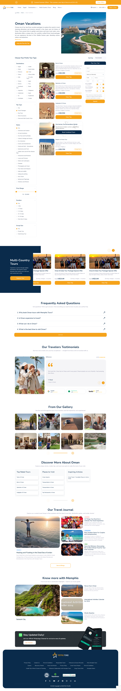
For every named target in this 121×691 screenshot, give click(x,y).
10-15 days (21, 214)
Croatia (30, 98)
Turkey (19, 74)
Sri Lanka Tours (30, 77)
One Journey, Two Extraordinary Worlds (66, 124)
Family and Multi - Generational (25, 146)
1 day (19, 206)
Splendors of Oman (61, 83)
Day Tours (20, 113)
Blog (54, 7)
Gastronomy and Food (23, 149)
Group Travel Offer (78, 668)
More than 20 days (22, 219)
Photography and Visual (23, 166)
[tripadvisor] (75, 681)
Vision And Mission (52, 665)
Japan (29, 81)
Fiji (18, 95)
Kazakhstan (31, 95)
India (19, 77)
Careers (29, 665)
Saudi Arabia (31, 69)
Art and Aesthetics (22, 133)
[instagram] (66, 681)
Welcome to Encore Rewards (76, 663)
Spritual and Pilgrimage (23, 179)
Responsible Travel (60, 663)
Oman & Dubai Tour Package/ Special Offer (34, 271)
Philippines (31, 90)
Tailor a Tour (113, 7)
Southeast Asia (19, 87)
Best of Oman (59, 63)
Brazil (29, 86)
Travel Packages (22, 110)
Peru (29, 84)
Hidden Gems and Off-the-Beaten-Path (25, 152)
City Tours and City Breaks (24, 136)
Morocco (20, 72)
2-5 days (20, 208)
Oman (29, 72)
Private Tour (21, 231)
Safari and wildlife (22, 171)
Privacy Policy (27, 663)
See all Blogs (61, 565)
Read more (18, 39)
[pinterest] (62, 681)
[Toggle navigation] (15, 7)
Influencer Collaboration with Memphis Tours (60, 668)
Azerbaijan (20, 98)
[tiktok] (58, 681)
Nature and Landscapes (23, 161)
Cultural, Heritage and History (25, 138)
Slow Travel (21, 176)
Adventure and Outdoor (23, 130)
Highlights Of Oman (61, 103)
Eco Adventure (21, 141)
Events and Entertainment (24, 143)
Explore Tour (20, 278)
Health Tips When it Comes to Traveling (36, 668)
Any (19, 108)
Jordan (29, 66)
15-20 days (21, 216)
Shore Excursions (22, 116)
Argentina (20, 90)
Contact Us (37, 663)
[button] (94, 7)
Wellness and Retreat (23, 182)
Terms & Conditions (48, 663)
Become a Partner (39, 665)
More (59, 7)
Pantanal (20, 163)
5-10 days (20, 211)
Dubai (19, 69)
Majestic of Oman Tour (61, 139)
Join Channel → (29, 643)
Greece (19, 84)
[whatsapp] (70, 681)
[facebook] (45, 681)
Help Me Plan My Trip (23, 43)
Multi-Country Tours (45, 7)
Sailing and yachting (22, 174)
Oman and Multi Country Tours (25, 118)
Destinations (32, 7)
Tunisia (19, 81)
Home (19, 7)
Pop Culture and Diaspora (24, 169)
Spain (29, 93)
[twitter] (50, 681)
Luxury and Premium (23, 158)
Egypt (24, 7)
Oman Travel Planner (75, 665)
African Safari (31, 74)
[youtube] (54, 681)
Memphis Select (91, 668)
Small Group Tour (22, 234)
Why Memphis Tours (92, 663)
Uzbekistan (20, 93)
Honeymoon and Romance (24, 155)
